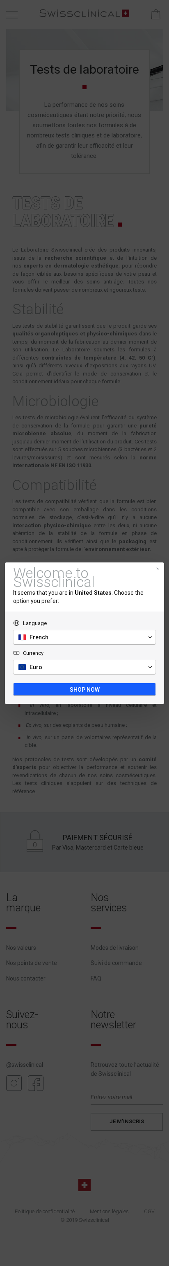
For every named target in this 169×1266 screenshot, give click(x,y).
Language (35, 623)
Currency (33, 653)
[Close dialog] (157, 568)
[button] (84, 637)
